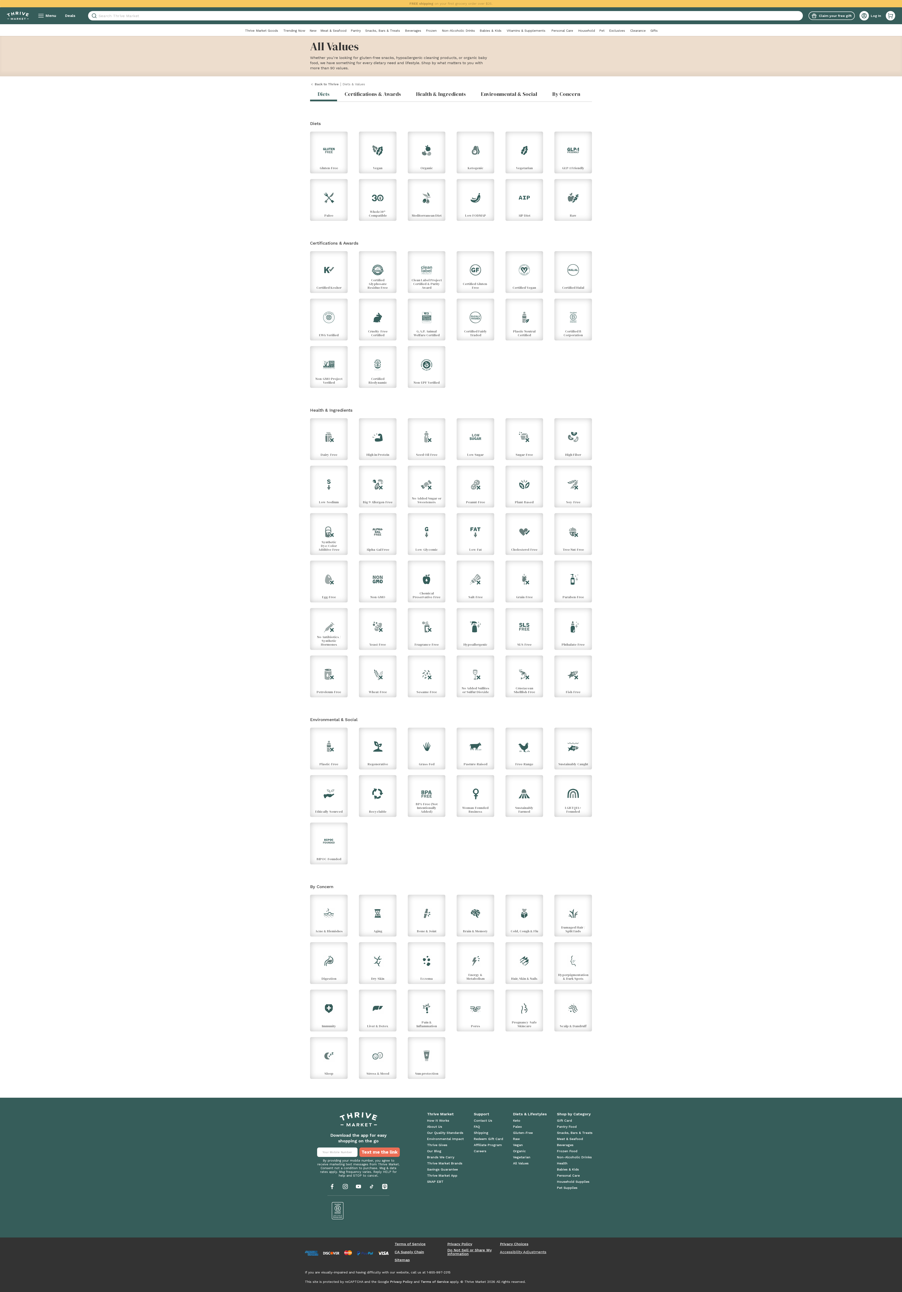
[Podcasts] (384, 1186)
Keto (516, 1120)
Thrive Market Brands (444, 1163)
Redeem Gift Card (488, 1139)
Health (562, 1163)
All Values (521, 1163)
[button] (890, 15)
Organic (519, 1151)
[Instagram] (345, 1186)
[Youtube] (358, 1186)
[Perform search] (93, 16)
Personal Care (562, 30)
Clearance (638, 30)
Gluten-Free (523, 1133)
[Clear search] (801, 16)
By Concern (566, 94)
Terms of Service (410, 1244)
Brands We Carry (440, 1157)
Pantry (356, 30)
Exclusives (617, 30)
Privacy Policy (459, 1244)
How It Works (438, 1120)
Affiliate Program (488, 1145)
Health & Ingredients (441, 94)
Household (586, 30)
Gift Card (564, 1120)
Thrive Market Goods (261, 30)
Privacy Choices (514, 1244)
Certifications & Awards (373, 94)
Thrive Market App (442, 1175)
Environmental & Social (509, 94)
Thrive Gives (437, 1145)
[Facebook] (332, 1186)
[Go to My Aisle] (18, 15)
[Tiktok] (371, 1186)
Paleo (517, 1126)
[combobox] (445, 15)
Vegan (518, 1145)
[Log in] (864, 15)
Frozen (431, 30)
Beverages (413, 30)
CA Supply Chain (409, 1252)
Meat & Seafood (333, 30)
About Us (434, 1126)
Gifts (654, 30)
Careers (480, 1151)
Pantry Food (567, 1126)
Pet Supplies (567, 1188)
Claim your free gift (835, 16)
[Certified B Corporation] (337, 1210)
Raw (516, 1139)
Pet (602, 30)
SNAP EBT (435, 1181)
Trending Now (294, 30)
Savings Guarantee (442, 1169)
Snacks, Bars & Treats (382, 30)
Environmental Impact (445, 1139)
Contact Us (483, 1120)
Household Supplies (573, 1181)
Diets (324, 94)
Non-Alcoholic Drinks (458, 30)
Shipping (481, 1133)
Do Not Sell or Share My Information (469, 1252)
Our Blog (434, 1151)
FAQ (477, 1126)
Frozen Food (567, 1151)
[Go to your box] (890, 15)
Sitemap (402, 1260)
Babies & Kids (491, 30)
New (313, 30)
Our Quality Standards (445, 1133)
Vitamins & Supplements (526, 30)
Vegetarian (521, 1157)
